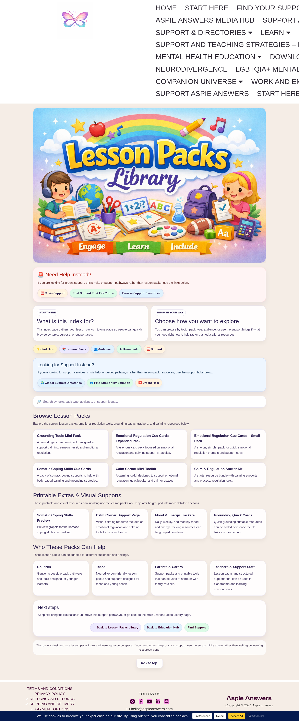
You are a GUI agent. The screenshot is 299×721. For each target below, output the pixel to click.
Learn (272, 32)
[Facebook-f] (141, 701)
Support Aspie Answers (202, 93)
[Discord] (166, 701)
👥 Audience (102, 349)
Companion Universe (196, 81)
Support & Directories (201, 32)
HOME (166, 8)
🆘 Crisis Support (52, 293)
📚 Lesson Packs (74, 349)
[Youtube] (149, 701)
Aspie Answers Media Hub (205, 20)
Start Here (206, 8)
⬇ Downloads (129, 349)
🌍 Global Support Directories (61, 382)
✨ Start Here (45, 349)
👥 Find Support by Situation (110, 382)
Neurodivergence (192, 69)
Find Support (197, 627)
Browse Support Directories (141, 293)
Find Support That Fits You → (93, 293)
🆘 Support (154, 349)
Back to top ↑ (150, 663)
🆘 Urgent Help (148, 382)
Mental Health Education (205, 57)
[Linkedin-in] (158, 701)
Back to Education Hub (163, 627)
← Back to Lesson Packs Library (115, 627)
